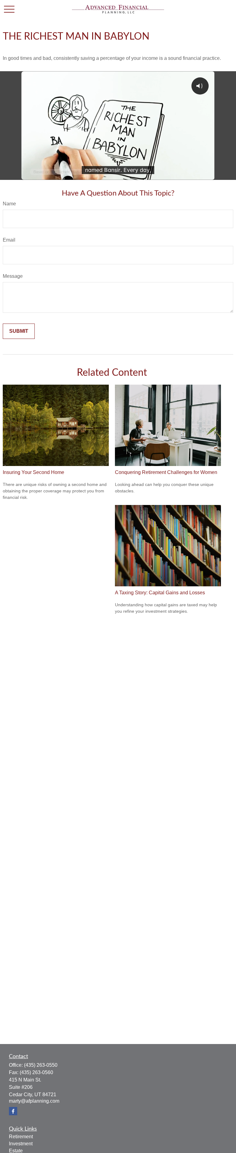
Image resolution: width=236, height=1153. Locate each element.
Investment (21, 1143)
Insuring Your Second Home (33, 472)
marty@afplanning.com (34, 1101)
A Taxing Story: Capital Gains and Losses (160, 592)
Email (9, 240)
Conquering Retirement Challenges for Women (166, 472)
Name (9, 203)
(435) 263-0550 (40, 1065)
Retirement (21, 1136)
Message (13, 276)
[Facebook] (13, 1111)
